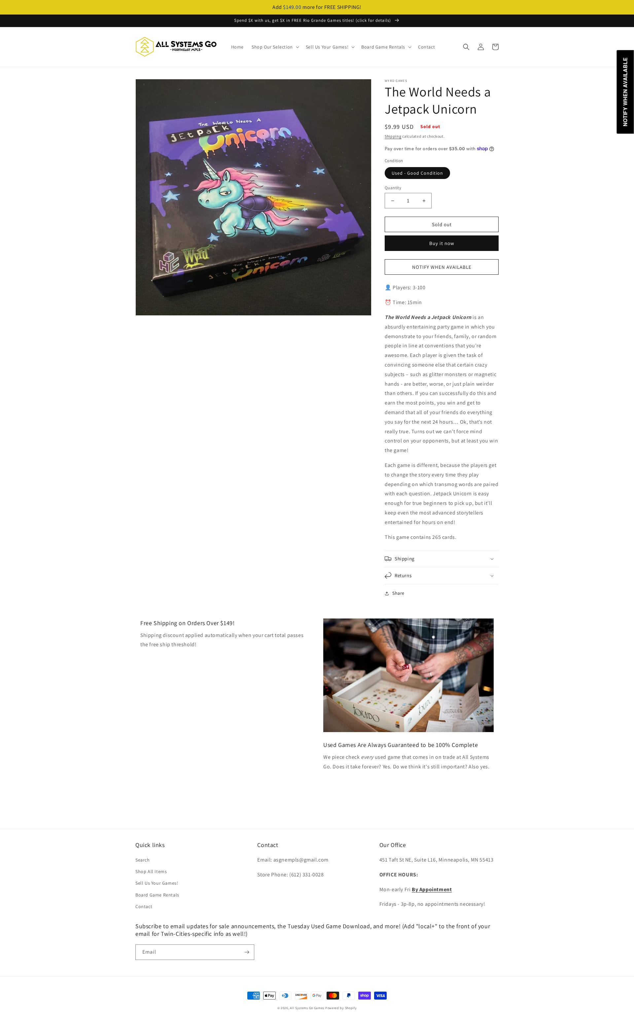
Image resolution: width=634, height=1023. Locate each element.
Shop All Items (151, 871)
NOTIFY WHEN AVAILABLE (442, 267)
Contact (143, 906)
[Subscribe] (246, 952)
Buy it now (441, 243)
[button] (275, 47)
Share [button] (398, 593)
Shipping (393, 136)
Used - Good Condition (417, 173)
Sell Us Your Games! (156, 883)
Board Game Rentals (157, 895)
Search (142, 860)
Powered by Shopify (341, 1008)
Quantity (393, 188)
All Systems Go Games (307, 1008)
